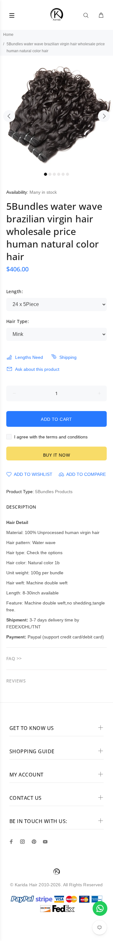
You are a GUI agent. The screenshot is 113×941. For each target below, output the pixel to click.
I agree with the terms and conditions (51, 436)
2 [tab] (49, 174)
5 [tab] (63, 174)
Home (8, 34)
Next (104, 116)
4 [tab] (58, 174)
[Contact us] (100, 908)
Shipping (68, 357)
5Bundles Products (54, 491)
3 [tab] (54, 174)
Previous (9, 116)
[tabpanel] (56, 112)
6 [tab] (67, 174)
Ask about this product (37, 369)
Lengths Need (29, 357)
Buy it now (56, 455)
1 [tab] (45, 174)
